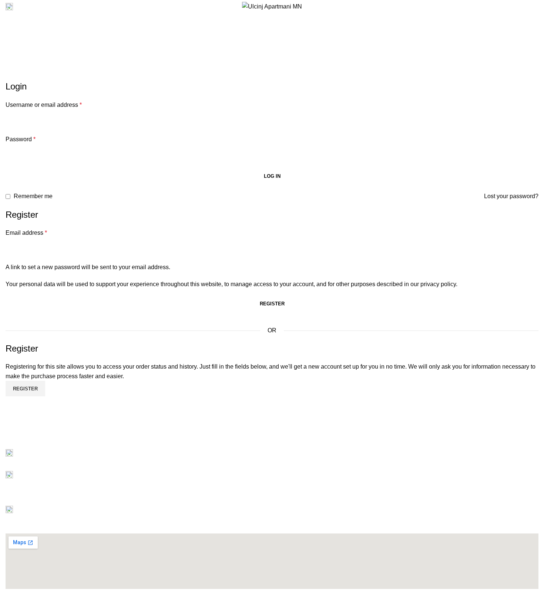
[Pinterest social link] (534, 6)
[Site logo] (272, 6)
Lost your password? (511, 196)
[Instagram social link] (517, 6)
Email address (26, 233)
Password (21, 139)
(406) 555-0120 (37, 6)
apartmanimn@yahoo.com (55, 459)
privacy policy (438, 284)
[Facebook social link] (500, 6)
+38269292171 (40, 481)
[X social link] (508, 6)
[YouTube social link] (525, 6)
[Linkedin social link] (35, 437)
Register (272, 303)
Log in (272, 176)
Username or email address (44, 105)
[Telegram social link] (44, 437)
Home (252, 38)
